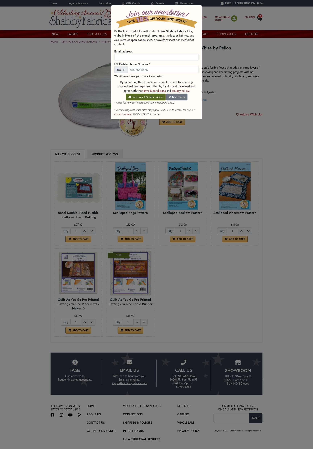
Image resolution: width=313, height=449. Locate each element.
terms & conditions (154, 90)
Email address (123, 51)
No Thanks (178, 97)
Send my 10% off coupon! (147, 97)
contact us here (122, 114)
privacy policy (180, 90)
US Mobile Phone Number (132, 64)
